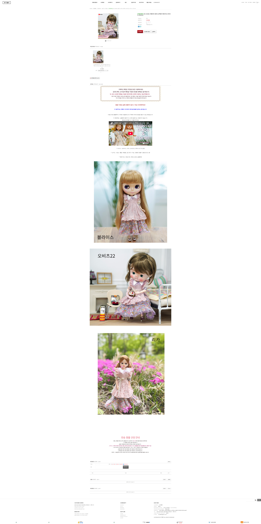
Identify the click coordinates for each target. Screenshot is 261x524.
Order (254, 2)
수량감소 (146, 23)
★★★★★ (126, 464)
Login (242, 2)
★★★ (117, 464)
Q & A (121, 506)
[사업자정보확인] (173, 507)
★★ (114, 464)
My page (250, 2)
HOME (121, 513)
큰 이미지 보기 (108, 40)
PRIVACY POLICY (124, 516)
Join (246, 2)
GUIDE (121, 517)
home (91, 8)
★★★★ (121, 464)
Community (157, 2)
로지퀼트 (7, 2)
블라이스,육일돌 (105, 8)
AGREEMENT (123, 515)
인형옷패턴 (99, 8)
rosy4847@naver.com (162, 514)
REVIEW (122, 507)
